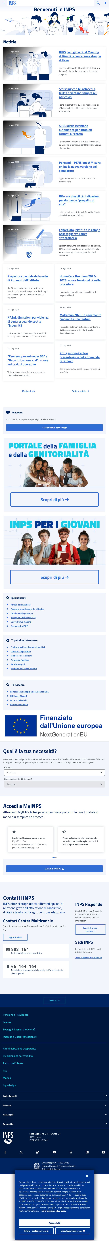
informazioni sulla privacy (54, 1210)
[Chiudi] (87, 1175)
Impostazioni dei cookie (71, 1230)
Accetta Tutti (54, 1222)
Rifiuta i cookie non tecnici (36, 1230)
